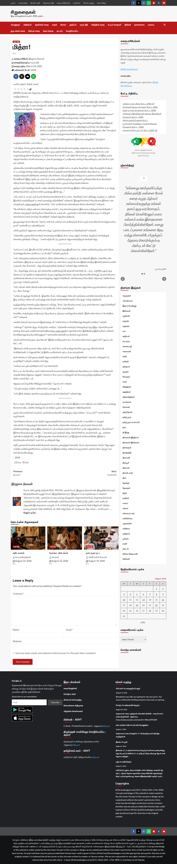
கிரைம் (63, 25)
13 (143, 599)
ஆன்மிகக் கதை (42, 25)
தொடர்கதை (48, 31)
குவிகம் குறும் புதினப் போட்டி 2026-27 (138, 103)
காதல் (54, 25)
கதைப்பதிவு (23, 3)
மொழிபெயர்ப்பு (72, 31)
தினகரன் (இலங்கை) (131, 442)
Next (164, 279)
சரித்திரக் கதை (98, 25)
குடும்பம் (73, 25)
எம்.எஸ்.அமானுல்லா (140, 725)
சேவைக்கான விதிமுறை (73, 705)
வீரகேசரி (126, 559)
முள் (126, 742)
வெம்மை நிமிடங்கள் (58, 553)
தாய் (124, 427)
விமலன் (55, 557)
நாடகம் (60, 31)
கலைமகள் (127, 351)
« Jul (142, 622)
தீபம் (124, 478)
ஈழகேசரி (126, 316)
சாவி (125, 382)
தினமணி (126, 457)
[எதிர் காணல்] (28, 538)
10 (124, 599)
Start (142, 274)
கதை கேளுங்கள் (70, 688)
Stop (144, 274)
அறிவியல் (27, 25)
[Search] (164, 25)
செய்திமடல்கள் (70, 694)
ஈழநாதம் (126, 326)
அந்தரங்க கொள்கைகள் (73, 711)
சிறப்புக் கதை (34, 31)
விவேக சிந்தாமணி (130, 554)
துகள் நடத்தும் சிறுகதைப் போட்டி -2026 (139, 110)
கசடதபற (126, 341)
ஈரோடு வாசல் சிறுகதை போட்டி (135, 120)
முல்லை (126, 538)
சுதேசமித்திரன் (129, 397)
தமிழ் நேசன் (127, 412)
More (106, 726)
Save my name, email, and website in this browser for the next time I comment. (55, 653)
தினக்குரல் (127, 447)
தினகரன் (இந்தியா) (131, 437)
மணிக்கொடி (128, 518)
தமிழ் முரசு (127, 417)
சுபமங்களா (127, 402)
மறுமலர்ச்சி (127, 523)
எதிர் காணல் (18, 553)
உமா (124, 331)
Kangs (118, 705)
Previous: (18, 473)
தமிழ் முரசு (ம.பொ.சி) (131, 422)
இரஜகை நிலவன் (36, 58)
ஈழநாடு (126, 321)
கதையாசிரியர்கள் (63, 3)
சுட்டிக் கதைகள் (114, 25)
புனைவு (151, 25)
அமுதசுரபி (127, 295)
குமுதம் (126, 371)
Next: (112, 473)
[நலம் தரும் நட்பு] (101, 538)
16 (163, 599)
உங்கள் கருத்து (88, 3)
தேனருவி (126, 488)
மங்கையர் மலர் (128, 513)
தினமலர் (126, 468)
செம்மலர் (126, 407)
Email (69, 629)
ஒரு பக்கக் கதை (18, 31)
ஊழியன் (126, 336)
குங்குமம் (126, 366)
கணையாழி (127, 346)
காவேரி (126, 361)
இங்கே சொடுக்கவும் (129, 69)
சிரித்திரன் (127, 387)
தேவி (125, 493)
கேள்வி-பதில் (35, 3)
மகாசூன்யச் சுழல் (133, 688)
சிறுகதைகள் (23, 12)
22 (156, 605)
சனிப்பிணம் (126, 762)
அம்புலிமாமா (128, 301)
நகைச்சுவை (139, 25)
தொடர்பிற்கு (101, 3)
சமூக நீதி (84, 25)
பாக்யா (125, 503)
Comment (18, 593)
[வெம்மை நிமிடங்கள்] (64, 538)
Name (16, 629)
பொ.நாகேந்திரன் (23, 557)
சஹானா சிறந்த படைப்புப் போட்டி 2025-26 (140, 130)
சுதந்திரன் (127, 392)
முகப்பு (13, 3)
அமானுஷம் (15, 25)
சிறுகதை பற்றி (48, 3)
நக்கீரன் (126, 498)
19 (137, 605)
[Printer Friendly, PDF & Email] (21, 463)
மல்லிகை (126, 528)
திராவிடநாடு (128, 473)
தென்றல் (126, 483)
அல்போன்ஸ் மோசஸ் (97, 557)
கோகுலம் (126, 376)
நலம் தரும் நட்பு (93, 553)
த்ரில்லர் (128, 25)
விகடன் (126, 549)
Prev (123, 279)
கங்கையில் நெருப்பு (132, 705)
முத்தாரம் (126, 533)
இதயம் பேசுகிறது (129, 306)
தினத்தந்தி (127, 452)
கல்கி (125, 356)
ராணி (125, 544)
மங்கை (125, 508)
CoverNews (126, 860)
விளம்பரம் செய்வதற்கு (73, 700)
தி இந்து (126, 432)
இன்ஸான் (126, 311)
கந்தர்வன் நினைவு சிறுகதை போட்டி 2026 (140, 107)
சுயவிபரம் (76, 3)
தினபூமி (126, 463)
